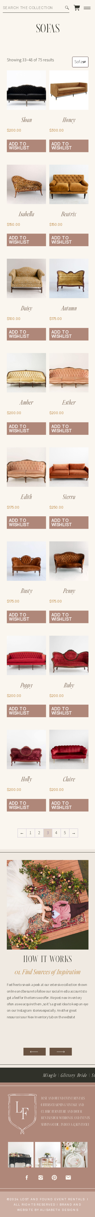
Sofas (48, 29)
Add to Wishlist (19, 146)
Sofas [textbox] (80, 62)
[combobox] (80, 62)
